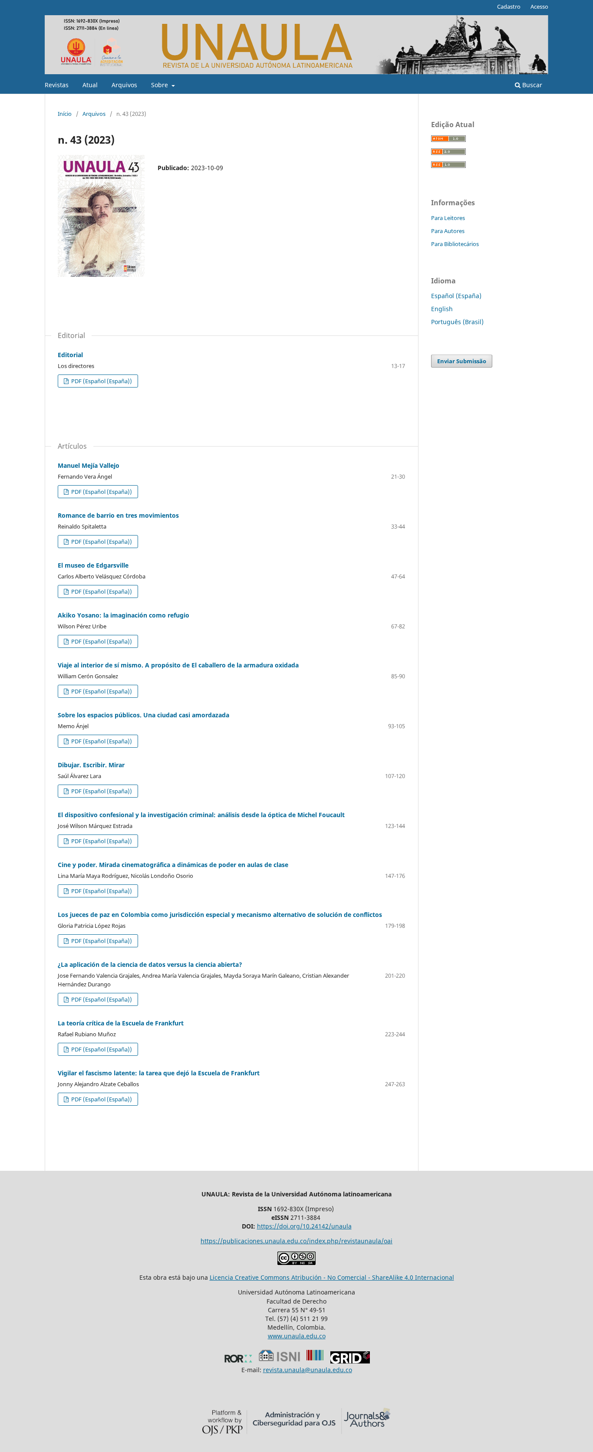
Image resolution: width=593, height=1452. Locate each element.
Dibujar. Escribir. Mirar (91, 765)
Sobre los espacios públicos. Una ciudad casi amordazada (143, 715)
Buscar (531, 85)
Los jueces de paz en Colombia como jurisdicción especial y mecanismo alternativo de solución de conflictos (220, 914)
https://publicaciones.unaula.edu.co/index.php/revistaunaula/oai (296, 1241)
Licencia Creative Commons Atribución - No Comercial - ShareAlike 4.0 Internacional (332, 1277)
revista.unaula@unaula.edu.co (307, 1370)
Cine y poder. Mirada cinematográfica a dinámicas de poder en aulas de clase (173, 865)
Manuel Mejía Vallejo (88, 465)
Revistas (57, 85)
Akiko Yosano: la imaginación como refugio (123, 615)
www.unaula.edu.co (297, 1336)
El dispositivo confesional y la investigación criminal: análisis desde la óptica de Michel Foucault (201, 815)
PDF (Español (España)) (101, 381)
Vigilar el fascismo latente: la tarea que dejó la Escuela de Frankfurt (159, 1073)
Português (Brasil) (457, 322)
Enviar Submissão (461, 361)
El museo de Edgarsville (93, 565)
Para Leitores (448, 218)
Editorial (70, 355)
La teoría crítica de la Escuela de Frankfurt (121, 1023)
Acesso (539, 6)
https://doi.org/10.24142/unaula (304, 1226)
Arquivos (124, 85)
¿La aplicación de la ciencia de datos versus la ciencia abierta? (150, 964)
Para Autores (448, 231)
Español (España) (456, 296)
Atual (90, 85)
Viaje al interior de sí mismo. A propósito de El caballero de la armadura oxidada (178, 665)
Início (65, 114)
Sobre (160, 85)
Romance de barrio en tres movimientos (118, 515)
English (442, 309)
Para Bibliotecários (455, 244)
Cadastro (509, 6)
